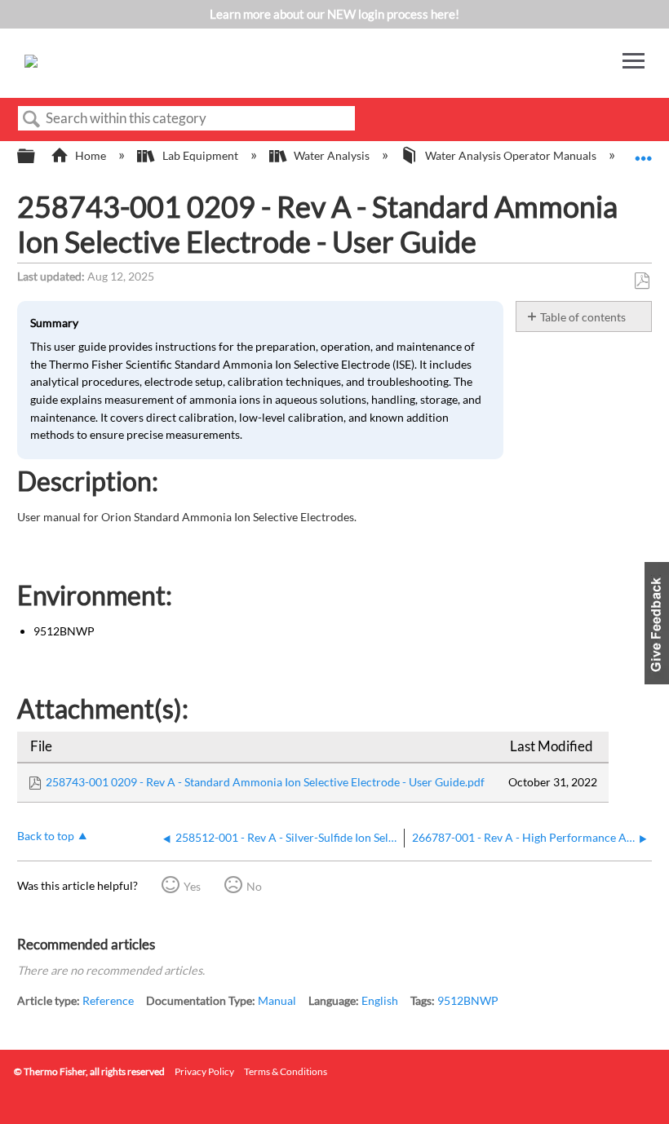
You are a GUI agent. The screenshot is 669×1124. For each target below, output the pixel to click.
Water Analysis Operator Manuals (511, 155)
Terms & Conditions (285, 1071)
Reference (108, 1000)
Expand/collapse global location (644, 151)
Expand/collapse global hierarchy (36, 156)
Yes (192, 886)
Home (91, 155)
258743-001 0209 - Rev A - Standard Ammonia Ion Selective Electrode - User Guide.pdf (265, 782)
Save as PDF (641, 281)
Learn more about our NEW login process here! (334, 14)
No (254, 886)
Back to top (45, 836)
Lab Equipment (200, 155)
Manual (277, 1000)
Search (32, 119)
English (379, 1000)
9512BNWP (467, 1000)
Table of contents (583, 317)
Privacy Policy (204, 1071)
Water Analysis (331, 155)
